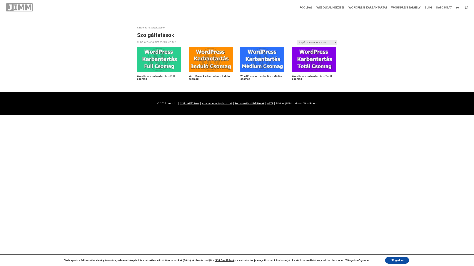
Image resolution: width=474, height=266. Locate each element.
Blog (428, 7)
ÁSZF (270, 103)
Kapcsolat (444, 7)
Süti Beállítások (224, 260)
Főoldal (306, 7)
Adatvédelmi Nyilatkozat (217, 103)
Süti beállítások (189, 103)
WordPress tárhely (405, 7)
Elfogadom (397, 260)
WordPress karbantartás (367, 7)
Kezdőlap (142, 27)
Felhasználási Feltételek (249, 103)
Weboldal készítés (330, 7)
